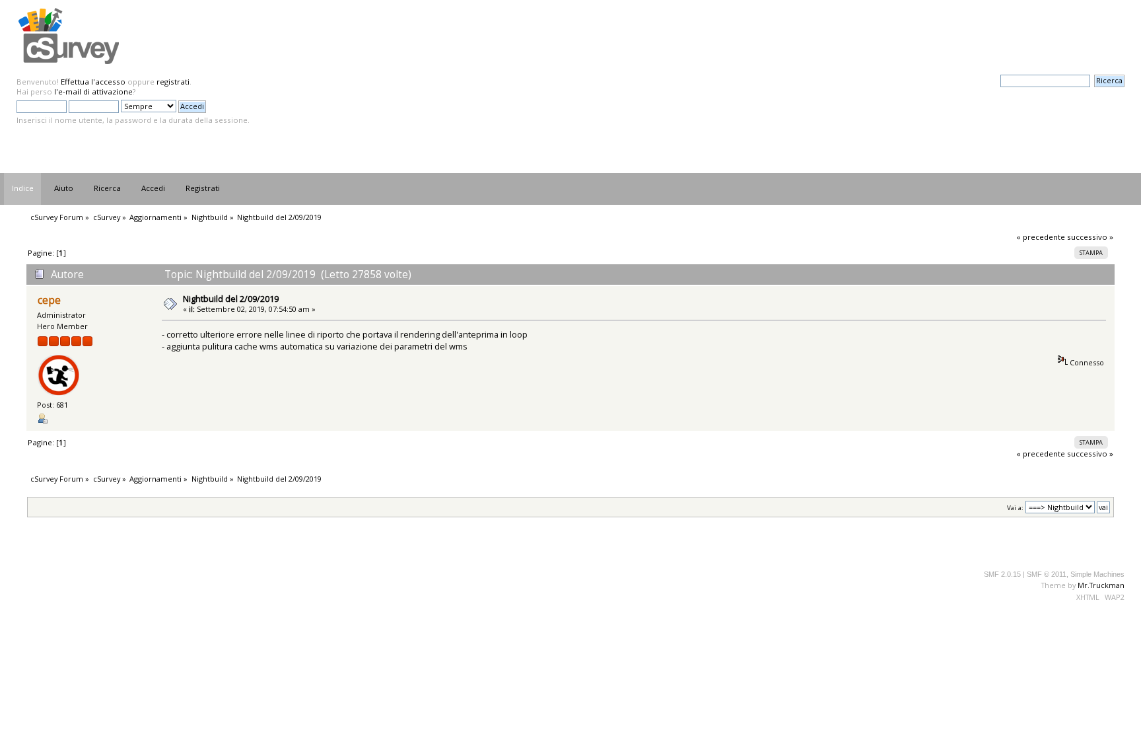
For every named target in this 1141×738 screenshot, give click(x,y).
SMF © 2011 (1046, 574)
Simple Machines (1097, 574)
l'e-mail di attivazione (93, 91)
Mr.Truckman (1101, 585)
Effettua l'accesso (93, 82)
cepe (49, 300)
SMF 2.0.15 (1002, 574)
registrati (173, 82)
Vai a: (1015, 507)
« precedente (1040, 237)
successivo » (1090, 237)
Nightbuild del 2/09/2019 (231, 299)
